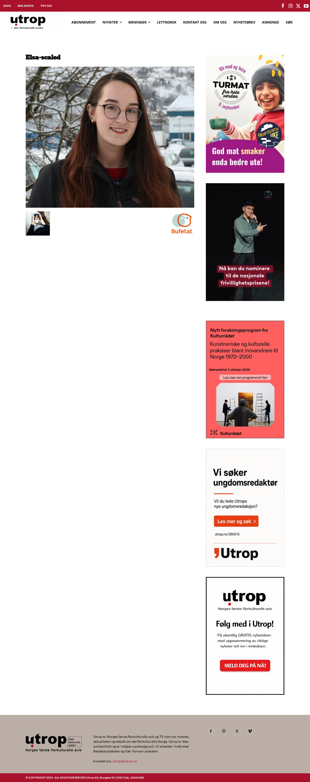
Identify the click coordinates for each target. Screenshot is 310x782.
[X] (237, 731)
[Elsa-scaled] (110, 206)
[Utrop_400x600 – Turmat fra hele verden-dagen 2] (245, 171)
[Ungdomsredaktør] (245, 565)
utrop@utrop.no (125, 761)
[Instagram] (224, 731)
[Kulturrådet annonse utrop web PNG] (245, 436)
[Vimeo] (250, 731)
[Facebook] (211, 731)
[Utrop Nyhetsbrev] (245, 693)
